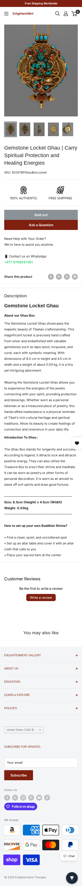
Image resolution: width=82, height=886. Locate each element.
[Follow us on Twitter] (15, 798)
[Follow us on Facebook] (7, 798)
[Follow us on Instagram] (23, 798)
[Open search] (57, 13)
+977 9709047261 (18, 262)
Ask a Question (41, 225)
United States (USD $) (20, 729)
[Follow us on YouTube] (39, 798)
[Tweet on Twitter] (67, 277)
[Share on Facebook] (51, 277)
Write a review (41, 597)
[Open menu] (6, 13)
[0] (74, 13)
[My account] (66, 13)
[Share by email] (75, 277)
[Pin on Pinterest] (59, 277)
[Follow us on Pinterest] (31, 798)
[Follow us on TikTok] (47, 798)
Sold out (41, 215)
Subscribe (19, 775)
